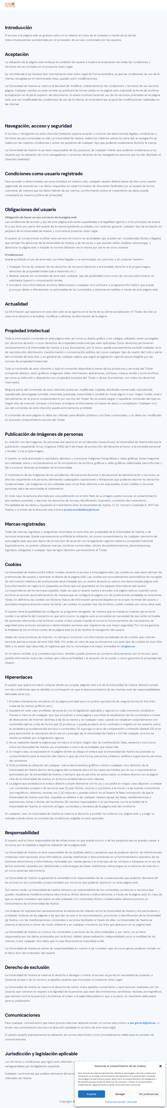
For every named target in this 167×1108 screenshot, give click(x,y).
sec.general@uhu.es (143, 1023)
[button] (160, 1066)
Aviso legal (132, 1101)
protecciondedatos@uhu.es (81, 509)
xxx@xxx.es (128, 646)
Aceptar (91, 1094)
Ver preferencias (149, 1094)
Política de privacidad (115, 1101)
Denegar (120, 1094)
